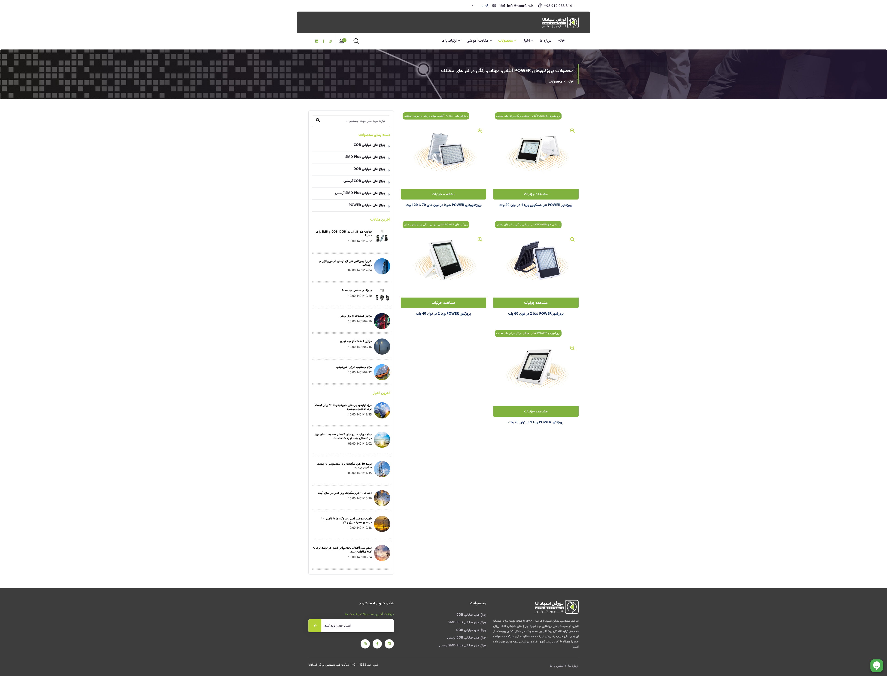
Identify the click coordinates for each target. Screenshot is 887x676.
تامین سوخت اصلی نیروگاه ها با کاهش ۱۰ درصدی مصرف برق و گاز (346, 520)
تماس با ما (557, 665)
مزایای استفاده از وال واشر (356, 315)
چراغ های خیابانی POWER (351, 205)
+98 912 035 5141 (559, 6)
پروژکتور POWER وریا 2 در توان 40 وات (443, 313)
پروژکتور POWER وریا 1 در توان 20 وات (535, 422)
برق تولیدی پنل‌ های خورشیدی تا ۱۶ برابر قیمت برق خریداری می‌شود (343, 407)
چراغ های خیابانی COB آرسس (351, 181)
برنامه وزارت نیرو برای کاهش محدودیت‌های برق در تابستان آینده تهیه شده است (343, 436)
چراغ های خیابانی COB (351, 145)
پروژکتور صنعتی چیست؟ (357, 290)
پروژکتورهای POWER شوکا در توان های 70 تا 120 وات (444, 205)
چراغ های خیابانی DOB (351, 169)
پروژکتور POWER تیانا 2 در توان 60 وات (536, 313)
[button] (480, 5)
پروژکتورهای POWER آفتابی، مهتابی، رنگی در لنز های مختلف (528, 115)
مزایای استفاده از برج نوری (356, 341)
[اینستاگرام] (330, 41)
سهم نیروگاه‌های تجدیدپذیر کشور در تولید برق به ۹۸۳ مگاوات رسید (342, 549)
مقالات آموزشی (477, 40)
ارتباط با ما (449, 40)
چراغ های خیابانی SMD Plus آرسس (351, 193)
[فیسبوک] (323, 41)
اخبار (526, 40)
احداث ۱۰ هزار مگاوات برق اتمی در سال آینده (345, 493)
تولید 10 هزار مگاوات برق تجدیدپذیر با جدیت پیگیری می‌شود (344, 465)
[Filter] (318, 120)
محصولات (505, 40)
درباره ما (546, 40)
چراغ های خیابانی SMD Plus (351, 157)
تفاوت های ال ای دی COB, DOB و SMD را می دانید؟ (343, 233)
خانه (561, 40)
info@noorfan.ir (520, 6)
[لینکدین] (316, 41)
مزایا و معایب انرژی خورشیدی (354, 367)
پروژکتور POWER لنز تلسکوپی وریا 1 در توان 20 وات (535, 205)
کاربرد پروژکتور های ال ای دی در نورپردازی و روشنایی (345, 263)
